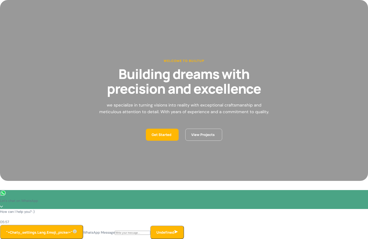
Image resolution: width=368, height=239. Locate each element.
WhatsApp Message (99, 232)
